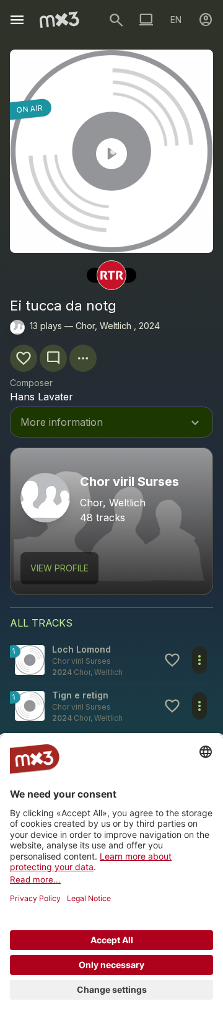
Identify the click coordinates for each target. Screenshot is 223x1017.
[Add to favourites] (23, 358)
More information (111, 423)
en (175, 19)
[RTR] (111, 275)
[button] (111, 660)
